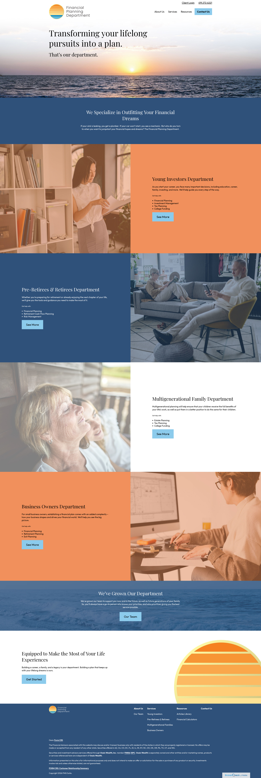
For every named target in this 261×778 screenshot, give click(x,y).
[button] (159, 11)
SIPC (133, 753)
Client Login (188, 2)
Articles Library (184, 714)
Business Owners (155, 730)
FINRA (127, 753)
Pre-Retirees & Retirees (158, 719)
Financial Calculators (187, 719)
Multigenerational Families (160, 724)
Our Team (138, 714)
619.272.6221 (205, 2)
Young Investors (154, 714)
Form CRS (58, 740)
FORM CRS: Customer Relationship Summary (69, 768)
